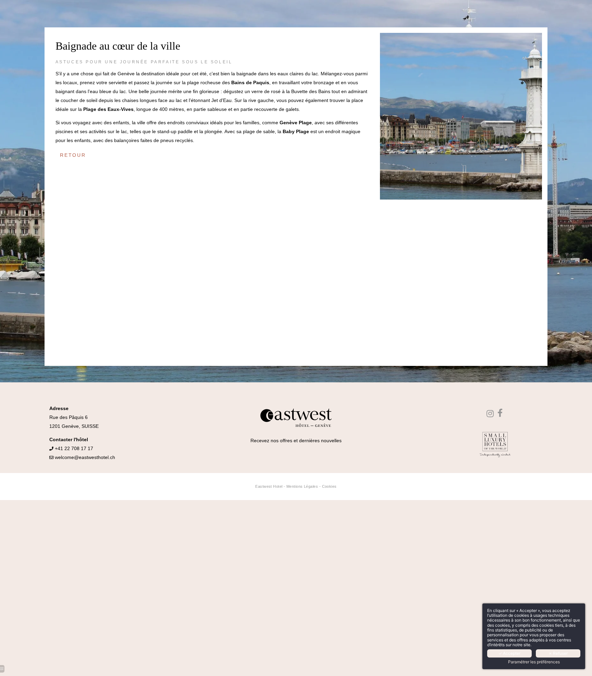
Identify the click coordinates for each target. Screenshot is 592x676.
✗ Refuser (558, 653)
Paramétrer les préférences (534, 662)
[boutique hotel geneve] (490, 414)
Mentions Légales (302, 486)
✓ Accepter (509, 653)
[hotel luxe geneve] (500, 414)
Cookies (329, 486)
